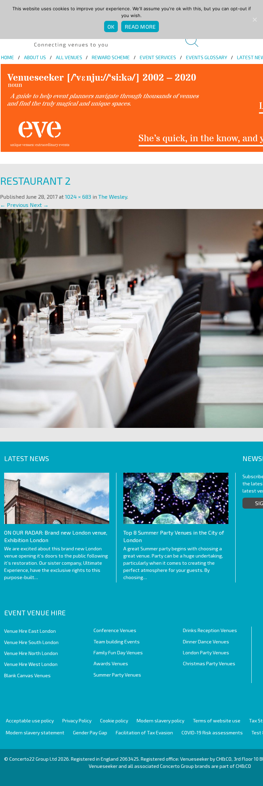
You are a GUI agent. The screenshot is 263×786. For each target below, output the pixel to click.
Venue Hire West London (31, 664)
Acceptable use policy (30, 720)
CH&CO (243, 766)
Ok (111, 26)
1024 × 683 (78, 196)
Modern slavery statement (35, 732)
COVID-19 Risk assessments (212, 732)
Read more (140, 26)
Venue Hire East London (30, 631)
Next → (39, 204)
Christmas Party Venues (209, 663)
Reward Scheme (111, 57)
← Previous (14, 204)
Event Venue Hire (35, 612)
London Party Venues (206, 652)
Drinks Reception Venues (210, 630)
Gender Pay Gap (90, 732)
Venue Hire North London (31, 653)
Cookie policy (114, 720)
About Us (35, 57)
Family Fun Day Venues (118, 652)
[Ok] (254, 19)
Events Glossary (206, 57)
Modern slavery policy (160, 720)
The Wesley (112, 196)
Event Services (158, 57)
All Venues (69, 57)
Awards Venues (110, 663)
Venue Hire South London (31, 642)
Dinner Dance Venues (206, 641)
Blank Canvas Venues (27, 675)
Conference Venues (114, 630)
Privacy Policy (76, 720)
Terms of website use (216, 720)
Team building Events (116, 641)
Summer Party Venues (117, 675)
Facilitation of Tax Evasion (144, 732)
